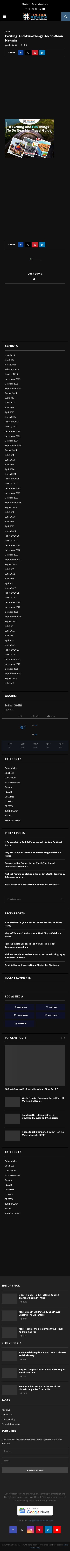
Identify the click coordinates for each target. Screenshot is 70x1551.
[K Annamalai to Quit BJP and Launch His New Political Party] (9, 1356)
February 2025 (12, 421)
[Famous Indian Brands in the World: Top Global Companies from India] (9, 1390)
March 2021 (10, 645)
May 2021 (9, 635)
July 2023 (9, 512)
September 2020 (13, 673)
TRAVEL (8, 815)
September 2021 (13, 616)
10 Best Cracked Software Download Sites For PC (31, 1089)
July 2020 (9, 683)
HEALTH (8, 791)
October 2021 (11, 611)
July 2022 (9, 569)
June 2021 (10, 630)
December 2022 (12, 545)
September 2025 (13, 388)
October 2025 (11, 383)
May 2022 (9, 578)
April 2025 (9, 412)
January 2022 (11, 597)
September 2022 (13, 559)
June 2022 (10, 573)
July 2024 (9, 455)
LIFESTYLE (9, 796)
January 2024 (11, 483)
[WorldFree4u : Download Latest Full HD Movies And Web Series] (12, 1102)
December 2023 (12, 488)
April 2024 (9, 469)
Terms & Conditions (40, 4)
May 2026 (9, 359)
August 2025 (11, 393)
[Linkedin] (48, 1529)
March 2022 (10, 588)
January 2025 (11, 426)
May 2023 (9, 521)
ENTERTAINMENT (12, 782)
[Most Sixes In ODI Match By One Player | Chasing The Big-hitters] (9, 1315)
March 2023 (10, 531)
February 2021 (12, 649)
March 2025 (10, 416)
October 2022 (11, 554)
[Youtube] (57, 1529)
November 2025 (12, 378)
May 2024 (9, 464)
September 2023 (13, 502)
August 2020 (11, 678)
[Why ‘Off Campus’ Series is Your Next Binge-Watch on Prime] (9, 1373)
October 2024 (11, 440)
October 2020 (11, 668)
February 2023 (12, 535)
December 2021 (12, 602)
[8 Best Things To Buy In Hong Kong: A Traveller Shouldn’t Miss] (9, 1299)
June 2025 (10, 402)
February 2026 (12, 369)
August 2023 (11, 507)
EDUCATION (10, 777)
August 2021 (11, 621)
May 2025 (9, 407)
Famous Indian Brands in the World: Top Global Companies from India (40, 1388)
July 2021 (9, 626)
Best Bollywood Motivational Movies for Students (32, 884)
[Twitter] (21, 1529)
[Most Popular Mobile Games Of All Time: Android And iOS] (9, 1332)
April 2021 (9, 640)
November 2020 (12, 664)
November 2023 (12, 492)
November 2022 (12, 549)
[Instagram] (30, 1529)
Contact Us (7, 1414)
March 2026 (10, 364)
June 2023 (10, 516)
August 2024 (11, 450)
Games (8, 787)
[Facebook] (13, 1529)
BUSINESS (9, 772)
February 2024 (12, 478)
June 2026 (10, 355)
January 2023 (11, 540)
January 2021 (11, 654)
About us (25, 4)
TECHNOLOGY (11, 810)
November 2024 (12, 435)
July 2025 (9, 397)
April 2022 (9, 583)
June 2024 (10, 459)
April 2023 (9, 526)
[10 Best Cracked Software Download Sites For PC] (35, 1065)
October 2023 (11, 497)
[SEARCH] (61, 899)
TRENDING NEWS (12, 820)
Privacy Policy (8, 1419)
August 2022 (11, 564)
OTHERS (9, 801)
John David (12, 45)
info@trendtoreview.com (40, 1520)
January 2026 (11, 374)
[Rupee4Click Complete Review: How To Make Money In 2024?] (12, 1136)
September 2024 (13, 445)
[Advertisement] (35, 90)
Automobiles (11, 768)
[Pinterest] (39, 1529)
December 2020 (12, 659)
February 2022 (12, 592)
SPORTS (9, 806)
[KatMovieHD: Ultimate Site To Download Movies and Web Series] (12, 1119)
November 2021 (12, 607)
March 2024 (10, 473)
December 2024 (12, 431)
